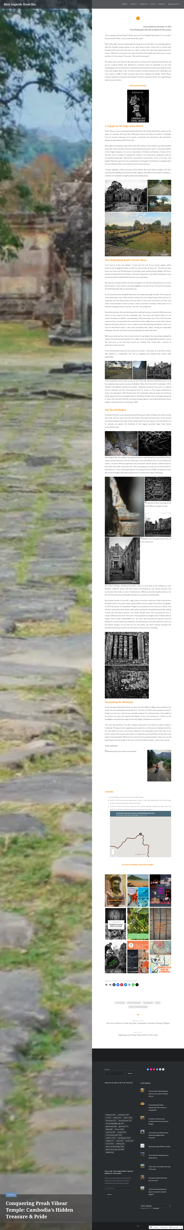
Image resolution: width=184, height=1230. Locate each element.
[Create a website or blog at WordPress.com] (138, 1226)
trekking (120, 1143)
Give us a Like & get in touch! (119, 1083)
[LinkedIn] (157, 1069)
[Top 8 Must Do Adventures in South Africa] (155, 1152)
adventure (110, 1115)
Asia (152, 4)
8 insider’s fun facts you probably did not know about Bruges (158, 1121)
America (143, 4)
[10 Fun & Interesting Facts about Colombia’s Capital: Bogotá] (155, 1186)
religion (110, 1141)
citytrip (117, 1118)
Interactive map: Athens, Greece (159, 1146)
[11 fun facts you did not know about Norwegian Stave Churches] (155, 1130)
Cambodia (11, 1194)
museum (122, 1132)
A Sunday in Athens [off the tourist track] (158, 1179)
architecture (123, 1115)
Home (124, 4)
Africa (133, 4)
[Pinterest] (154, 1069)
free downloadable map (115, 1123)
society (129, 1141)
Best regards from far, (20, 4)
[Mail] (163, 1069)
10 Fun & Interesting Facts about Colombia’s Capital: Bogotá (157, 1191)
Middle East (173, 4)
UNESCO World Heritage (138, 1007)
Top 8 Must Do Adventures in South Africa (158, 1156)
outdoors (111, 1138)
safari (119, 1141)
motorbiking (120, 1003)
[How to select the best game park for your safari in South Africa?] (155, 1088)
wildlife (109, 1152)
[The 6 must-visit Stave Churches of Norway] (155, 1164)
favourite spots (124, 1120)
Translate (155, 1208)
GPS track (123, 1126)
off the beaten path (133, 1003)
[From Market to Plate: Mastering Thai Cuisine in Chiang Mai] (155, 1102)
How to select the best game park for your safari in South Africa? (158, 1093)
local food (110, 1132)
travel (158, 1003)
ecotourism (111, 1120)
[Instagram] (151, 1069)
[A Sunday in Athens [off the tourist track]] (155, 1175)
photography (148, 1003)
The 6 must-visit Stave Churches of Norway (160, 1168)
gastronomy (111, 1126)
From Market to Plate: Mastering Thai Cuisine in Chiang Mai (157, 1107)
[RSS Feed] (160, 1069)
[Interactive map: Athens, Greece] (155, 1143)
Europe (161, 4)
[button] (126, 196)
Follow (109, 1194)
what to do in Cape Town (115, 1149)
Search (107, 1069)
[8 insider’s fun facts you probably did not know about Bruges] (155, 1116)
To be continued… (111, 746)
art (108, 1118)
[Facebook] (148, 1069)
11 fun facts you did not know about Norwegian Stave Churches (158, 1135)
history (119, 1129)
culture (127, 1118)
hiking (109, 1129)
